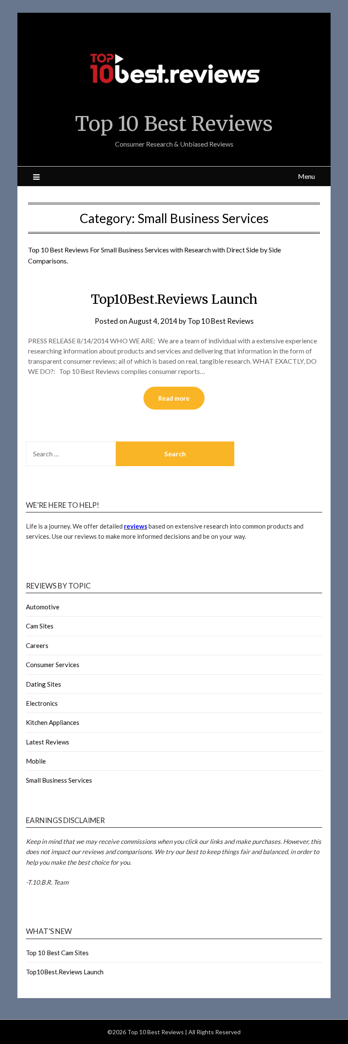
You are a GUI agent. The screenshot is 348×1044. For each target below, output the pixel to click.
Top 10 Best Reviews (174, 123)
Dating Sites (43, 684)
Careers (37, 645)
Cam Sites (39, 626)
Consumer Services (52, 664)
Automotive (42, 607)
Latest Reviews (47, 742)
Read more (174, 398)
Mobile (36, 761)
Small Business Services (59, 780)
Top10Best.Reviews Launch (174, 299)
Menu (306, 176)
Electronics (42, 703)
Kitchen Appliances (52, 722)
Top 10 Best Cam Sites (57, 952)
